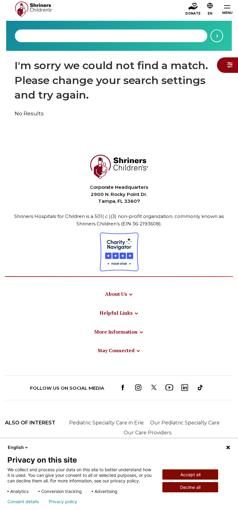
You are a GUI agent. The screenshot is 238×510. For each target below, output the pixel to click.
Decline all (190, 487)
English (16, 447)
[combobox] (111, 35)
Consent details (23, 501)
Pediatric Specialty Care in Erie (106, 423)
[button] (210, 9)
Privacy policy (63, 501)
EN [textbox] (210, 13)
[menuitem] (119, 293)
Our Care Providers (147, 433)
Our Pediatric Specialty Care (185, 423)
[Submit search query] (216, 35)
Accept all (190, 474)
